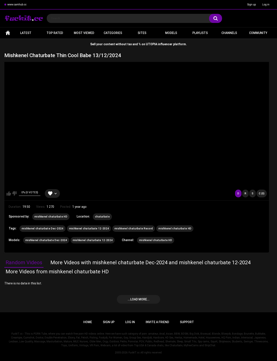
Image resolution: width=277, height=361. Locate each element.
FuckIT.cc (134, 352)
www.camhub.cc (16, 4)
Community (258, 33)
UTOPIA (151, 44)
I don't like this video (14, 193)
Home (7, 33)
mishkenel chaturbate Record (133, 228)
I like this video (8, 193)
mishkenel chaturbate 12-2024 (89, 228)
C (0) (261, 193)
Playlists (200, 33)
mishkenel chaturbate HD (50, 216)
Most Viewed (84, 33)
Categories (113, 33)
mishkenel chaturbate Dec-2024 (42, 228)
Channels (229, 33)
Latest (25, 33)
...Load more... (139, 299)
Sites (142, 33)
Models (171, 33)
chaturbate (102, 216)
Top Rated (55, 33)
